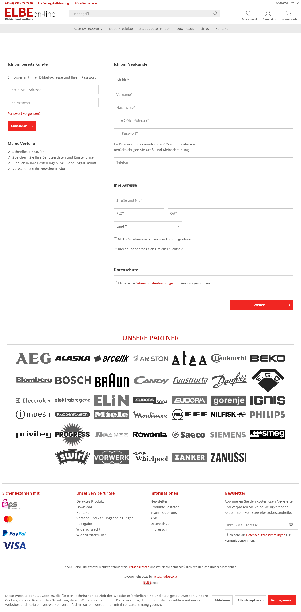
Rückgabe (84, 523)
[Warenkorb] (289, 13)
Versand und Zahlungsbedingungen (105, 518)
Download (84, 507)
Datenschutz (160, 523)
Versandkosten (139, 567)
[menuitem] (144, 13)
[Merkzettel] (249, 13)
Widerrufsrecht (88, 529)
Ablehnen (222, 600)
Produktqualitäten (164, 507)
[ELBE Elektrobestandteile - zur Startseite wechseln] (30, 14)
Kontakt (82, 512)
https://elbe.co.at (165, 576)
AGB (153, 518)
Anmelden (19, 126)
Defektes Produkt (90, 501)
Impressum (159, 529)
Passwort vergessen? (24, 113)
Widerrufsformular (91, 535)
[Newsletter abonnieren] (291, 525)
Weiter (259, 305)
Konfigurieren (282, 600)
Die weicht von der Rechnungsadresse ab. (157, 239)
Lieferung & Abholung (53, 3)
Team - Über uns (163, 512)
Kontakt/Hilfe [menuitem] (284, 3)
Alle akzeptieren (250, 600)
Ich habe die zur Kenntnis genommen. (164, 283)
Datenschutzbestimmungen (154, 283)
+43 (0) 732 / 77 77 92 (19, 3)
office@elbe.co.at (85, 3)
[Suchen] (215, 13)
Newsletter (159, 501)
